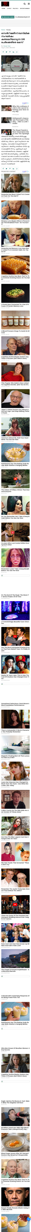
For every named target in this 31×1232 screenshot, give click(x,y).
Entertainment (25, 8)
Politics (15, 8)
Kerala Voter (7, 46)
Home (3, 8)
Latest (9, 8)
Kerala (9, 30)
